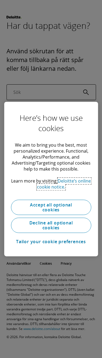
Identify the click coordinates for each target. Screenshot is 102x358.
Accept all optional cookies (51, 207)
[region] (51, 179)
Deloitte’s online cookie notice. (64, 184)
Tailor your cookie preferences (51, 242)
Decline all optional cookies (51, 225)
